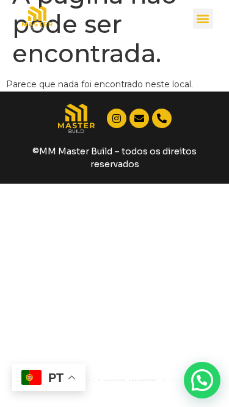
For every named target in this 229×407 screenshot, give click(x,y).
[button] (203, 19)
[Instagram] (116, 118)
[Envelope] (139, 118)
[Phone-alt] (162, 118)
